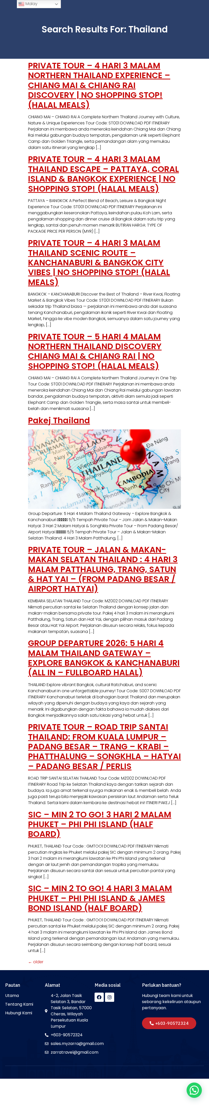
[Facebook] (99, 997)
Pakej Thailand (59, 420)
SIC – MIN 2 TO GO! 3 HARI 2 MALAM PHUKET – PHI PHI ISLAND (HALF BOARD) (99, 824)
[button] (169, 1023)
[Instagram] (109, 997)
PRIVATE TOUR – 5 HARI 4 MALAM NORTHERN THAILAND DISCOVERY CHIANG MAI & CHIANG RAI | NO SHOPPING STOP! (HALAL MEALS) (95, 351)
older (35, 962)
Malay (30, 4)
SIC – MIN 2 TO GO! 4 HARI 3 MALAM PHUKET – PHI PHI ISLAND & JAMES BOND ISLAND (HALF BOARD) (100, 898)
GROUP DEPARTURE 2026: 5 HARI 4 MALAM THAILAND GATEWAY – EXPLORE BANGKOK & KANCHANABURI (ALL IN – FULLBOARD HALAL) (104, 657)
